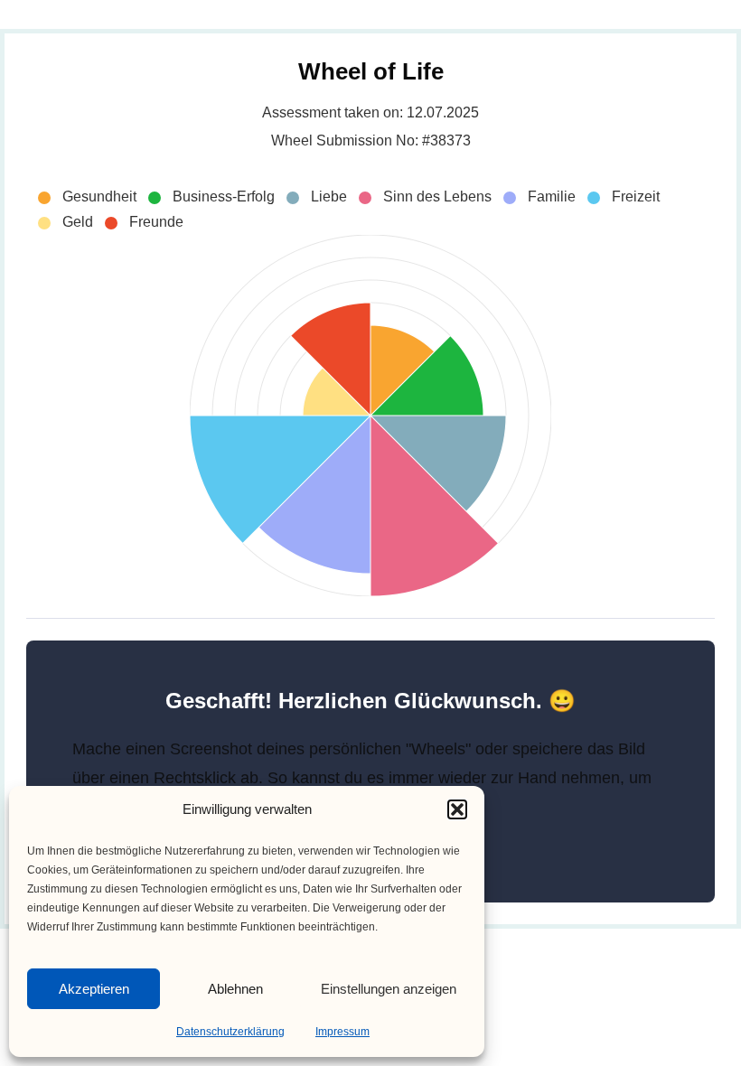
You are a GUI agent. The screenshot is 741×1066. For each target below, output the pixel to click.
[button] (457, 809)
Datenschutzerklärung (230, 1031)
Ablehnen (235, 988)
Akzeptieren (94, 988)
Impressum (342, 1031)
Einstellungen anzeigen (388, 988)
